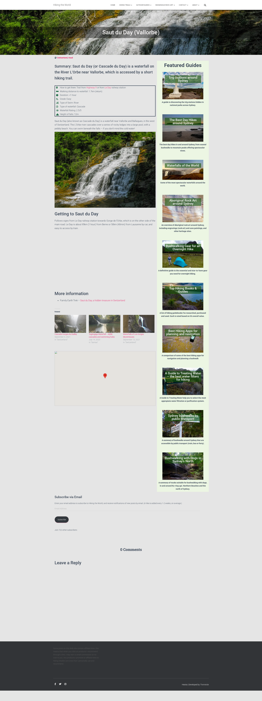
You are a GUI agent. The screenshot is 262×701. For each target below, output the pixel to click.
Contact (183, 5)
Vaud (70, 58)
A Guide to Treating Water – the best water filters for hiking (183, 376)
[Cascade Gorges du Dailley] (70, 324)
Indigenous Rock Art (164, 5)
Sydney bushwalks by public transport (183, 417)
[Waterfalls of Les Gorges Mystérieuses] (139, 324)
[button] (131, 5)
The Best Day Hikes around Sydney (183, 121)
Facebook (55, 684)
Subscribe (62, 519)
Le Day (108, 87)
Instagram (65, 684)
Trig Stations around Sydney (183, 79)
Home (113, 5)
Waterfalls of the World (183, 165)
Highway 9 (91, 87)
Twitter (60, 684)
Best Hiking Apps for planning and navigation (183, 332)
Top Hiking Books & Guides (183, 290)
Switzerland (62, 58)
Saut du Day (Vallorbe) (131, 32)
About (195, 5)
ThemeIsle (204, 684)
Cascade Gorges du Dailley (66, 334)
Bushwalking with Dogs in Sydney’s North (183, 459)
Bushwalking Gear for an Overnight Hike (183, 247)
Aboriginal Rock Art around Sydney (183, 202)
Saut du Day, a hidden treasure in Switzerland (102, 300)
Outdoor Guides (143, 5)
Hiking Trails (125, 5)
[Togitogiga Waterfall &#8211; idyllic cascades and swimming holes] (104, 324)
